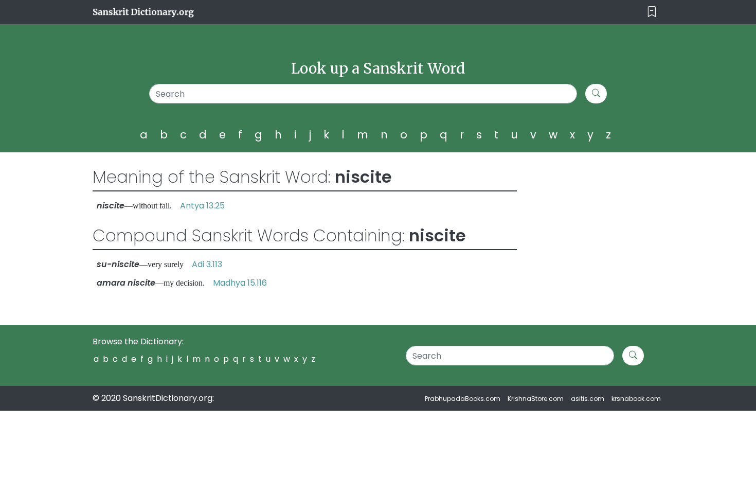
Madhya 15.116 (240, 283)
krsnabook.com (636, 398)
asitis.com (587, 398)
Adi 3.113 (207, 264)
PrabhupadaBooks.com (462, 398)
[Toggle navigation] (651, 12)
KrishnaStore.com (536, 398)
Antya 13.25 (202, 206)
